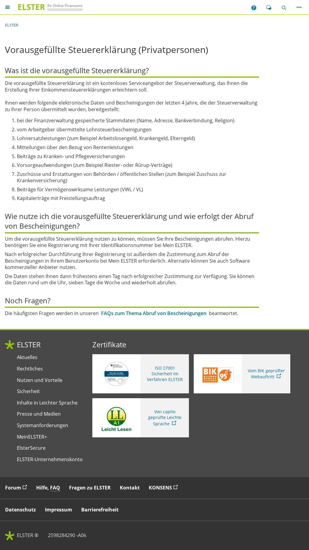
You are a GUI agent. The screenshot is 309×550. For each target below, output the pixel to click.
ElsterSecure (31, 448)
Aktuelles (27, 357)
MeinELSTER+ (32, 437)
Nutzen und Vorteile (39, 380)
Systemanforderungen (42, 425)
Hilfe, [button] (48, 487)
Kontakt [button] (130, 487)
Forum (17, 487)
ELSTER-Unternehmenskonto (50, 459)
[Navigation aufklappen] (7, 7)
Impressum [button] (58, 509)
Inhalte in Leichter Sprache (47, 403)
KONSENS (165, 487)
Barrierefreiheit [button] (100, 509)
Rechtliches (30, 369)
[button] (254, 7)
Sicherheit (28, 391)
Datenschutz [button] (20, 509)
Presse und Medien (39, 414)
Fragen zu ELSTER (90, 487)
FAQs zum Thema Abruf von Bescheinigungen (153, 313)
